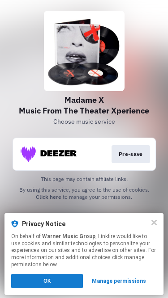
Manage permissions (119, 281)
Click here (48, 196)
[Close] (154, 222)
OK (47, 281)
